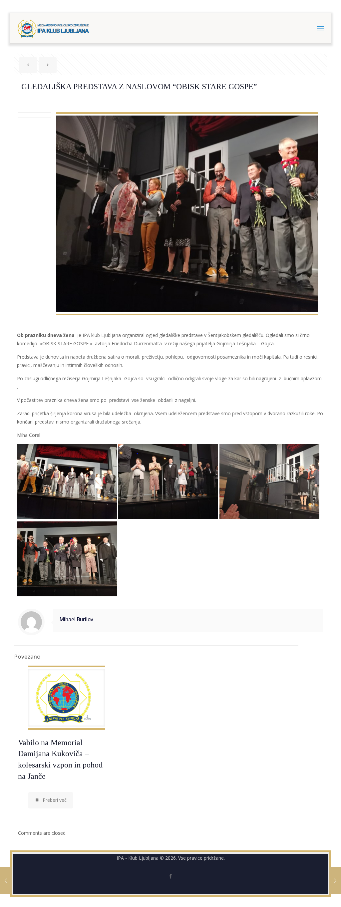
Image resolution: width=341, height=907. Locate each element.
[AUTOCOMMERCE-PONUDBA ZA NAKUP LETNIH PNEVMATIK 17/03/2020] (6, 880)
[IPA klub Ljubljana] (53, 28)
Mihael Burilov (76, 619)
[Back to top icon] (309, 893)
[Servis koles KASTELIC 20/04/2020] (335, 880)
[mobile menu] (320, 28)
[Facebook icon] (170, 876)
